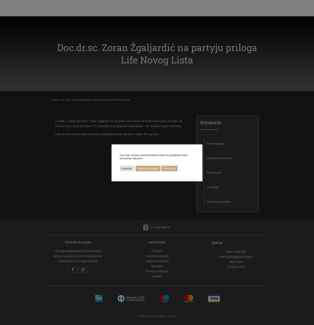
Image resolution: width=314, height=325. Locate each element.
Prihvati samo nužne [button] (148, 168)
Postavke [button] (127, 168)
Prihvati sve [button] (169, 168)
